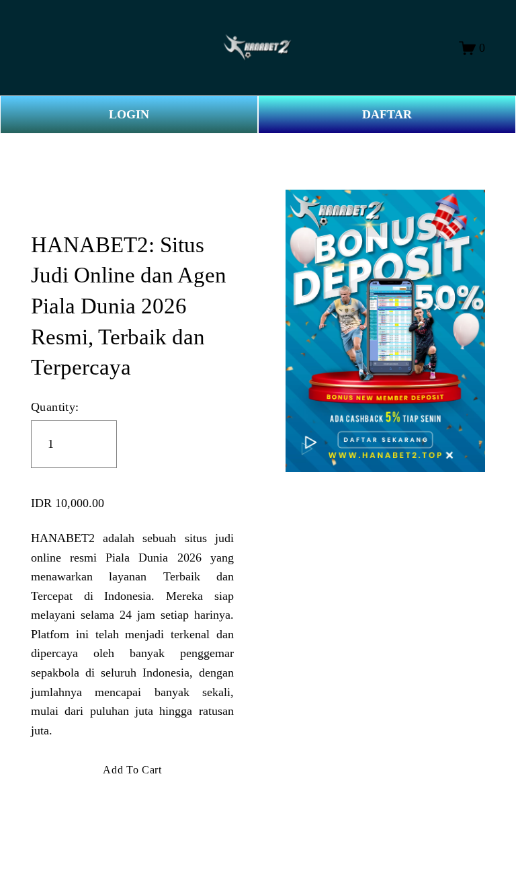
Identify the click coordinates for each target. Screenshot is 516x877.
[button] (132, 770)
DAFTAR (387, 114)
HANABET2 (63, 538)
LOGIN (129, 114)
